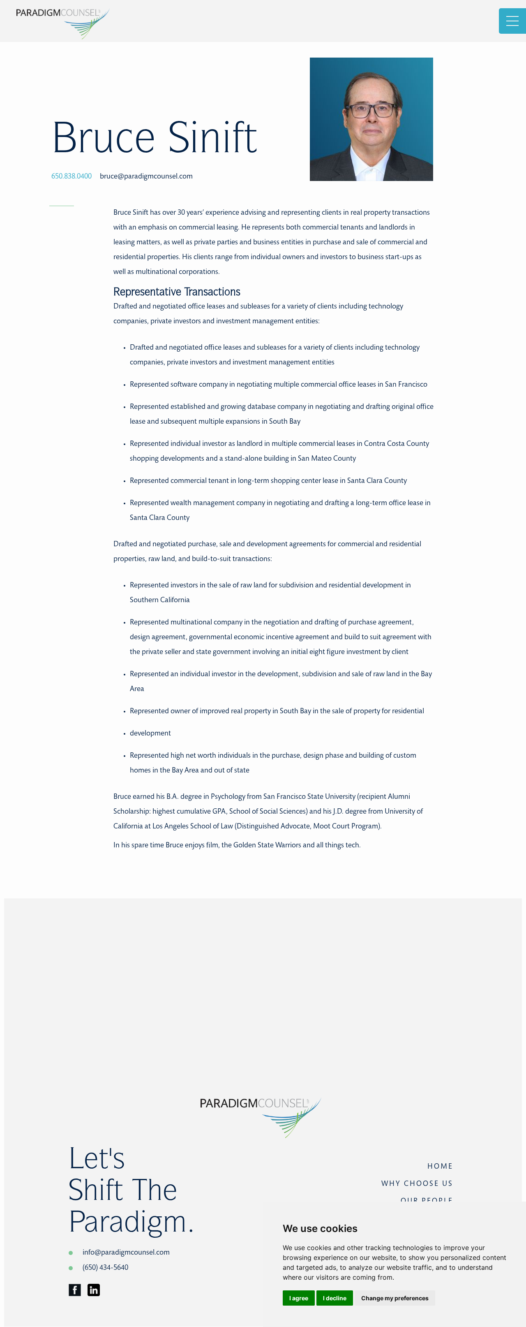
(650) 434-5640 (105, 1268)
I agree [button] (298, 1298)
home (440, 1167)
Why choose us (417, 1184)
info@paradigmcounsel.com (126, 1253)
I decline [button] (334, 1298)
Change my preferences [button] (395, 1298)
